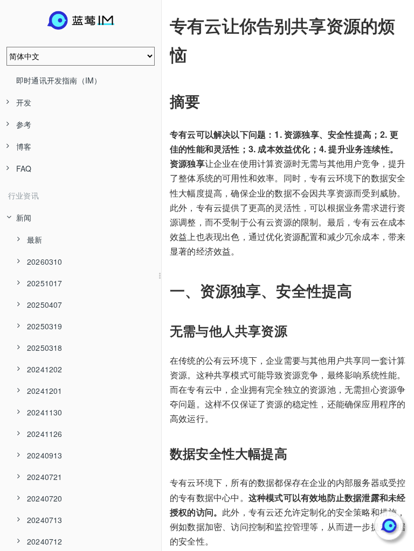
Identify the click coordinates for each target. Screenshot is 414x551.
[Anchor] (162, 25)
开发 (23, 102)
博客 (23, 146)
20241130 (45, 412)
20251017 (45, 283)
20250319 (45, 326)
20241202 (45, 369)
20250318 (45, 347)
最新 (34, 239)
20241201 (45, 390)
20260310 (45, 261)
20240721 (45, 476)
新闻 (23, 217)
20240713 (45, 519)
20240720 (45, 498)
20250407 (45, 304)
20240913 (45, 455)
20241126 (45, 433)
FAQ (24, 168)
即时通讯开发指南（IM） (58, 80)
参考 (23, 124)
